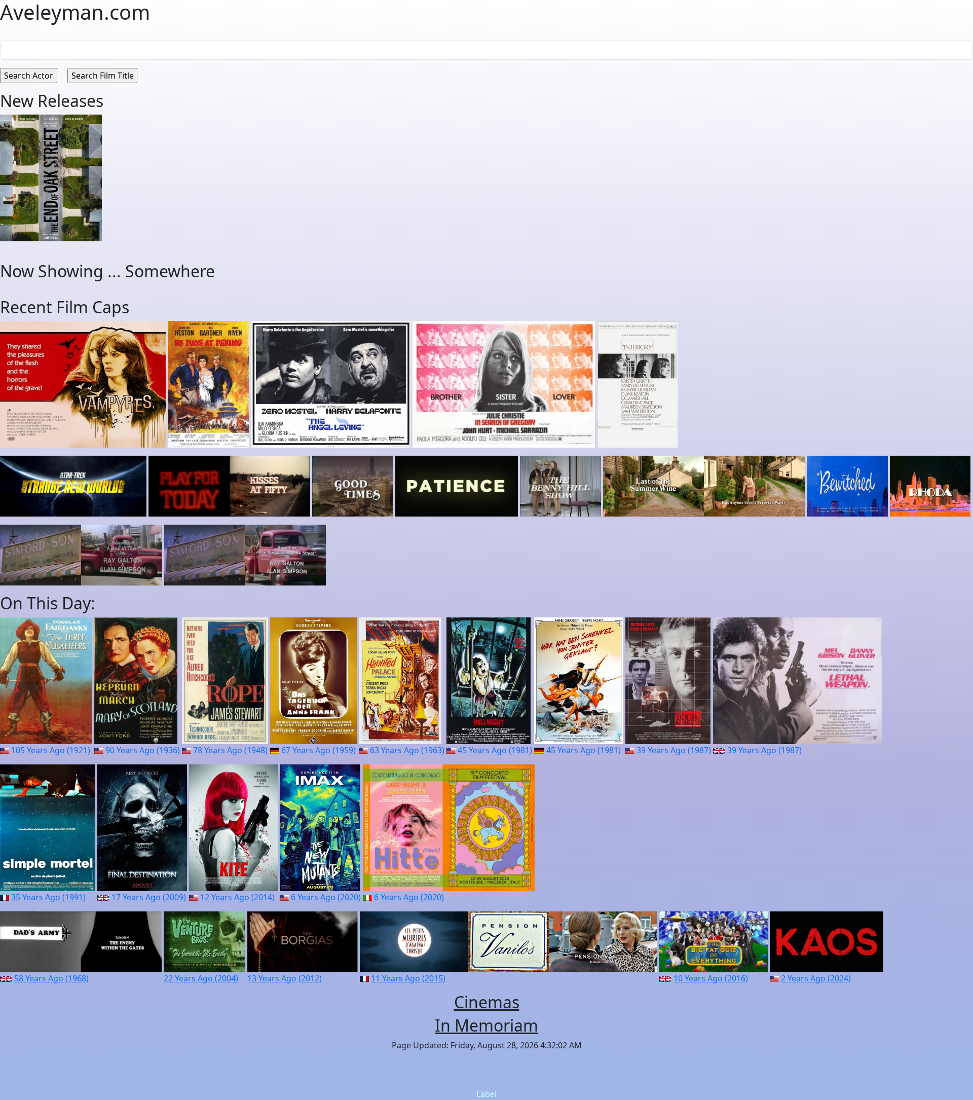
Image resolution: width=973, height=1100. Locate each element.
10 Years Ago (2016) (710, 978)
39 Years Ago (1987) (674, 750)
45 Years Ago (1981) (495, 750)
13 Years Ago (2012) (284, 978)
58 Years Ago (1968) (51, 978)
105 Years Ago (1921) (50, 750)
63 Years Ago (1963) (407, 750)
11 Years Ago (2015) (408, 978)
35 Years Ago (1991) (48, 897)
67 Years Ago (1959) (318, 750)
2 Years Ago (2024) (816, 978)
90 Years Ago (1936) (142, 750)
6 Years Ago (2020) (326, 897)
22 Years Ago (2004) (201, 978)
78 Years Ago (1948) (230, 750)
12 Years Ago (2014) (237, 897)
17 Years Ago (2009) (148, 897)
